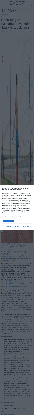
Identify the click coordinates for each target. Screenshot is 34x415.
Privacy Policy (26, 226)
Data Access (17, 226)
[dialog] (17, 207)
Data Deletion (8, 226)
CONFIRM (9, 221)
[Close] (30, 188)
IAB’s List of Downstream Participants (19, 212)
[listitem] (17, 217)
